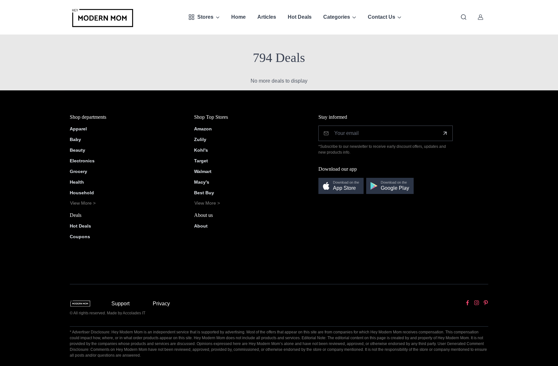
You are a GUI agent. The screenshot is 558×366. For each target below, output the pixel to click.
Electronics (82, 160)
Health (77, 182)
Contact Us (381, 17)
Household (82, 192)
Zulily (200, 139)
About (201, 226)
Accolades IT (134, 313)
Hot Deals (300, 17)
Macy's (201, 182)
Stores (205, 17)
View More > (83, 203)
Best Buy (204, 192)
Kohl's (201, 150)
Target (201, 160)
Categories (336, 17)
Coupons (80, 236)
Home (238, 17)
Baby (75, 139)
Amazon (203, 128)
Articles (266, 17)
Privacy (161, 303)
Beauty (77, 150)
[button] (341, 186)
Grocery (78, 171)
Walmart (203, 171)
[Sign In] (480, 17)
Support (120, 303)
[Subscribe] (445, 133)
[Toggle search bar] (463, 17)
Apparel (78, 128)
